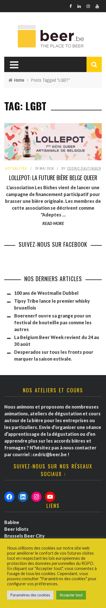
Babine (11, 522)
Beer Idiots (16, 529)
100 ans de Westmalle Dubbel (46, 293)
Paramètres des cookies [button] (30, 595)
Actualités (16, 168)
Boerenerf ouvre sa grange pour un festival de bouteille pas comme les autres (53, 322)
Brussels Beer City (24, 535)
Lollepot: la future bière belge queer (53, 177)
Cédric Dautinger (84, 168)
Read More (53, 223)
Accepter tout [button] (71, 595)
